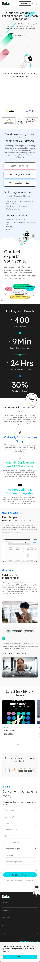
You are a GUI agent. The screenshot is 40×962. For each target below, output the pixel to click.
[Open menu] (35, 3)
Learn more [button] (8, 951)
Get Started (18, 36)
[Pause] (5, 672)
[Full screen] (34, 672)
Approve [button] (20, 957)
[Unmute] (29, 672)
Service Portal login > (29, 942)
